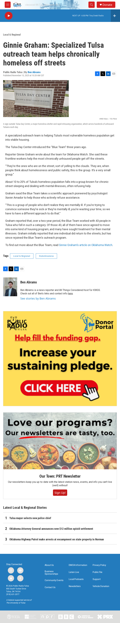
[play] (8, 16)
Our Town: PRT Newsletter (59, 476)
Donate (107, 4)
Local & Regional (12, 34)
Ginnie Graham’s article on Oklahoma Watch (85, 245)
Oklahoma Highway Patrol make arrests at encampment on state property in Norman (56, 539)
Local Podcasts (76, 579)
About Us (49, 565)
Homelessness (46, 256)
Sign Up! (60, 493)
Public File (97, 572)
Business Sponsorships (51, 572)
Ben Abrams (34, 72)
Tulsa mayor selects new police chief (30, 518)
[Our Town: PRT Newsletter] (60, 441)
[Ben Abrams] (10, 286)
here (70, 293)
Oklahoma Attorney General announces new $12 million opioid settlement (51, 528)
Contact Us (50, 587)
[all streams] (115, 15)
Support (97, 579)
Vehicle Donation (101, 586)
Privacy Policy (99, 565)
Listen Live (74, 572)
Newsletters (75, 586)
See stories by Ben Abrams (38, 298)
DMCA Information (78, 565)
